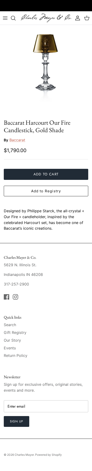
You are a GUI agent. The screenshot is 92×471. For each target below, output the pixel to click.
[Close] (81, 196)
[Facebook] (42, 272)
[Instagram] (49, 272)
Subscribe (46, 257)
